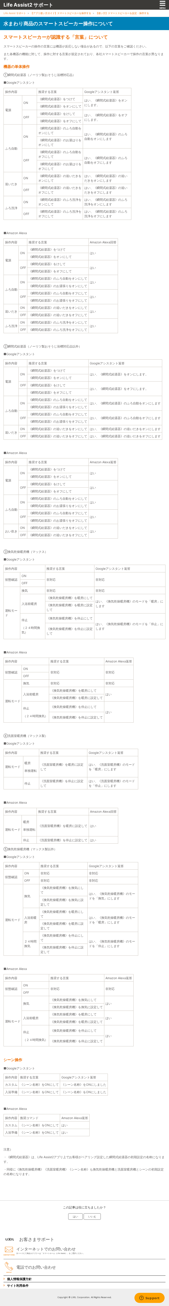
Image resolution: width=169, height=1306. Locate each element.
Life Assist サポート (15, 13)
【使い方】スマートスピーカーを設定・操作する (122, 13)
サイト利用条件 (18, 1285)
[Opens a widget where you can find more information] (149, 1298)
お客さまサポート (36, 1239)
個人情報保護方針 (19, 1279)
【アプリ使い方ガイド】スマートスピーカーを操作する (61, 13)
